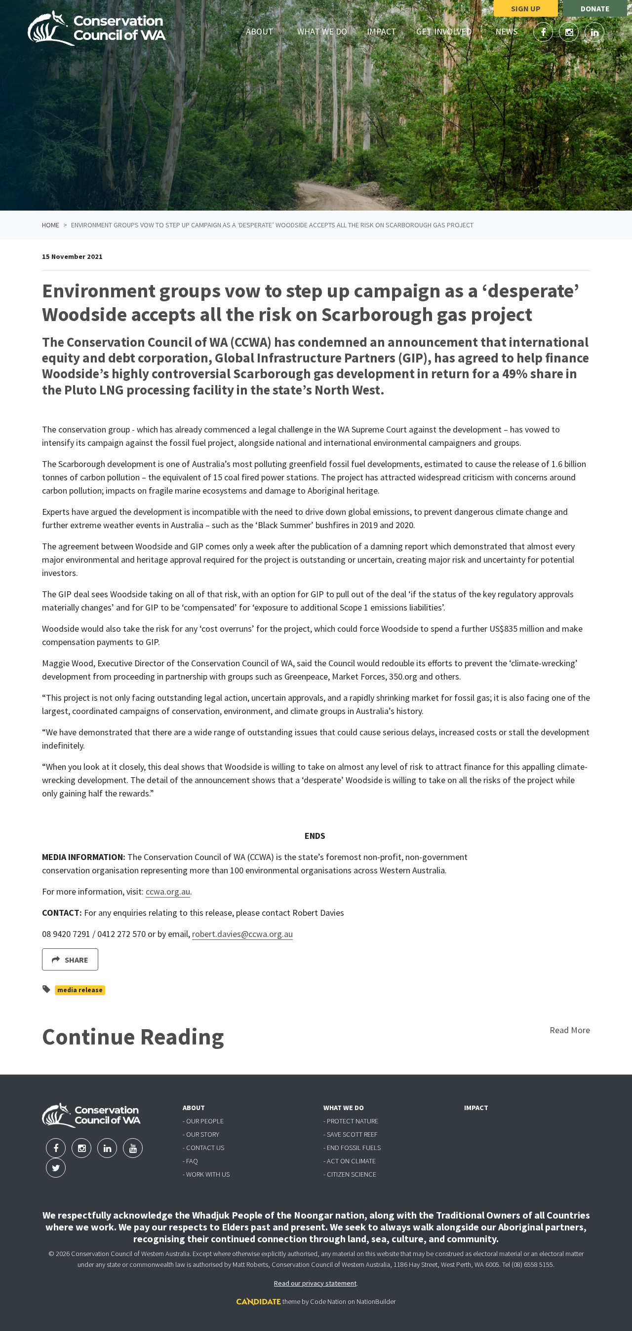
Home (50, 224)
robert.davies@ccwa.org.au (242, 933)
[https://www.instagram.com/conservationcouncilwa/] (570, 32)
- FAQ (190, 1160)
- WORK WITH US (206, 1174)
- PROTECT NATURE (350, 1120)
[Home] (97, 28)
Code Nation (328, 1301)
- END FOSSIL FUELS (352, 1147)
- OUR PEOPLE (203, 1120)
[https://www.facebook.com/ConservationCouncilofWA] (544, 32)
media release (80, 990)
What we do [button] (328, 31)
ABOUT (194, 1107)
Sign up (526, 8)
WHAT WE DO (343, 1107)
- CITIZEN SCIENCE (349, 1174)
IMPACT (476, 1107)
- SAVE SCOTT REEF (350, 1134)
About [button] (265, 31)
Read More (570, 1030)
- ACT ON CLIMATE (349, 1160)
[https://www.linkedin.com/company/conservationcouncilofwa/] (594, 32)
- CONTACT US (203, 1147)
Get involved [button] (449, 31)
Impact (381, 31)
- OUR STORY (201, 1134)
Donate (595, 8)
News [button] (512, 31)
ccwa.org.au (168, 891)
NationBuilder (375, 1301)
